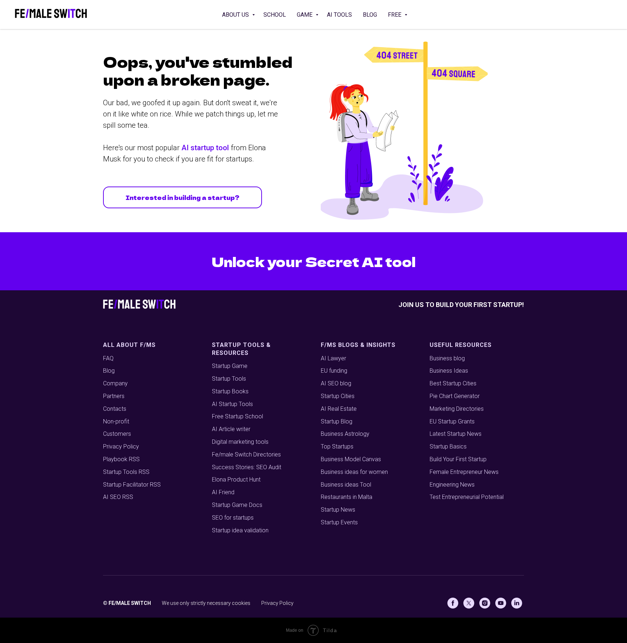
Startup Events (339, 522)
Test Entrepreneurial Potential (467, 496)
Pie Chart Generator (455, 396)
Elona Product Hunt (236, 479)
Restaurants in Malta (346, 496)
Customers (117, 433)
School (274, 14)
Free (395, 14)
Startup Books (230, 391)
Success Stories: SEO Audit (246, 467)
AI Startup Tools (232, 404)
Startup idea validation (240, 530)
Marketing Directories (457, 408)
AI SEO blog (336, 383)
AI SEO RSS (118, 496)
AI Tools (339, 14)
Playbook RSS (121, 459)
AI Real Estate (339, 408)
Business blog (447, 358)
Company (115, 383)
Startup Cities (338, 396)
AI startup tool (205, 147)
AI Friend (223, 492)
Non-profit (116, 421)
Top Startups (337, 446)
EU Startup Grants (452, 421)
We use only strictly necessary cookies (206, 603)
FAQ (108, 358)
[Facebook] (452, 603)
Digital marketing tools (240, 441)
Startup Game (229, 366)
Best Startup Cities (453, 383)
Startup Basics (448, 446)
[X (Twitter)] (468, 603)
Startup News (338, 509)
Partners (113, 396)
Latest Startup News (455, 433)
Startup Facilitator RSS (132, 484)
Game (305, 14)
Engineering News (452, 484)
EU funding (334, 370)
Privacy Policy (121, 446)
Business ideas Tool (346, 484)
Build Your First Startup (458, 459)
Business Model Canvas (351, 459)
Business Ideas (449, 370)
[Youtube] (500, 603)
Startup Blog (336, 421)
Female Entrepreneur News (464, 471)
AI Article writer (231, 429)
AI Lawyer (333, 358)
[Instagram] (484, 603)
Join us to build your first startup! (461, 304)
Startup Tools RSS (126, 471)
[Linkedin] (516, 603)
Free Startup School (237, 416)
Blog (370, 14)
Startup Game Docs (237, 504)
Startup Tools (229, 378)
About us (236, 14)
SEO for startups (233, 517)
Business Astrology (345, 433)
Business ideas (339, 471)
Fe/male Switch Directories (246, 454)
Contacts (114, 408)
